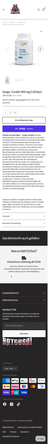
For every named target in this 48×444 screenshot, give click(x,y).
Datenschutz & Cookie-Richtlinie (30, 436)
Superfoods (21, 22)
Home (4, 22)
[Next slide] (11, 279)
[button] (3, 9)
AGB (4, 440)
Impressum (24, 440)
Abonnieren (23, 336)
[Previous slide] (5, 279)
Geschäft (12, 22)
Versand (13, 440)
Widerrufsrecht (8, 436)
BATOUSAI (12, 429)
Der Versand (20, 100)
